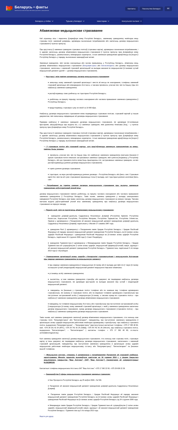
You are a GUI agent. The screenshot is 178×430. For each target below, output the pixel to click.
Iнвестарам (102, 21)
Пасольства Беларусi (151, 9)
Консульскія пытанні (130, 21)
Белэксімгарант (107, 66)
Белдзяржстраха (89, 66)
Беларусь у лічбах (43, 21)
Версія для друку (46, 416)
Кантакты (132, 9)
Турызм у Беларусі (74, 21)
